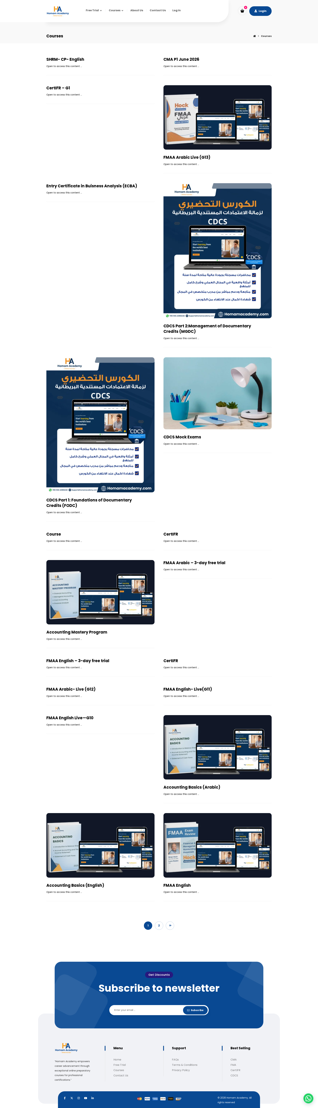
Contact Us (120, 1075)
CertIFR (235, 1070)
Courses (118, 1070)
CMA (234, 1059)
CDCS (234, 1075)
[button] (242, 10)
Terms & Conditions (184, 1065)
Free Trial (119, 1065)
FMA (233, 1065)
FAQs (175, 1059)
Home (117, 1059)
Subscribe (197, 1010)
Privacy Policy (181, 1070)
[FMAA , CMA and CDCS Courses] (57, 11)
